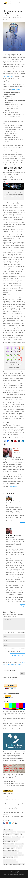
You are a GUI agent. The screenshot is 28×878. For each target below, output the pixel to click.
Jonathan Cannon (8, 15)
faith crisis (9, 836)
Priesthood (11, 855)
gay (23, 836)
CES (4, 834)
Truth (23, 864)
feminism (14, 836)
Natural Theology (12, 17)
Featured (5, 17)
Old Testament (6, 852)
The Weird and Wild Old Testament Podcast (12, 864)
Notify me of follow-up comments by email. (15, 648)
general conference (7, 839)
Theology (19, 17)
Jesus (16, 843)
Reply (22, 523)
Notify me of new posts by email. (12, 651)
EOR (21, 834)
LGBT (4, 755)
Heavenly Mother (6, 841)
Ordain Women (14, 852)
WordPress (14, 876)
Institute (12, 843)
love (4, 848)
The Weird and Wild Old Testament (10, 862)
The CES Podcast (6, 859)
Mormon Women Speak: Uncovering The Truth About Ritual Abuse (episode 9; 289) (13, 812)
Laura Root (12, 845)
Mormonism (18, 848)
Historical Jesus (15, 841)
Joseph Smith (6, 845)
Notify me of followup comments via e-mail (15, 632)
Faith (4, 836)
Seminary (11, 857)
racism (15, 855)
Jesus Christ (21, 843)
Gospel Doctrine (16, 839)
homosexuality (6, 843)
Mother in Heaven (7, 850)
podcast (19, 852)
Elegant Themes (14, 874)
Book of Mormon (20, 832)
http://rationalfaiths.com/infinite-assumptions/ (14, 436)
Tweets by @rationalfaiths (9, 793)
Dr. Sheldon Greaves (15, 834)
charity (7, 834)
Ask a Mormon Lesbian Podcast (9, 832)
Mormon (13, 848)
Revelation (5, 857)
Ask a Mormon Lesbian (7, 829)
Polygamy (5, 855)
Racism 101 (21, 855)
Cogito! (4, 774)
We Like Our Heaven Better (16, 816)
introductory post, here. (17, 89)
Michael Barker (10, 501)
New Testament (15, 850)
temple (15, 857)
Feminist (19, 836)
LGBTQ (20, 845)
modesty (8, 848)
